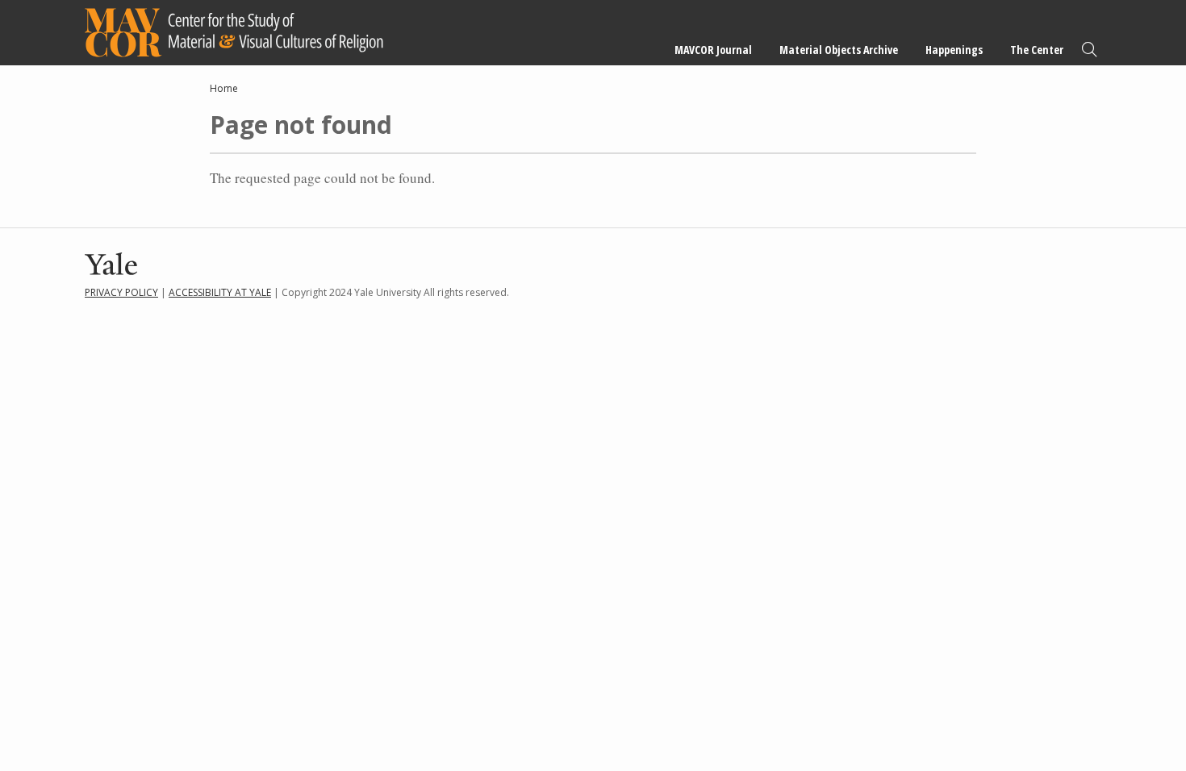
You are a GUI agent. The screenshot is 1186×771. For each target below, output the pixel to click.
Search (1089, 49)
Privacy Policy (121, 292)
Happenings (954, 49)
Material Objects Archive (838, 49)
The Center (1036, 49)
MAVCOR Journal (713, 49)
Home (224, 88)
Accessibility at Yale (220, 292)
